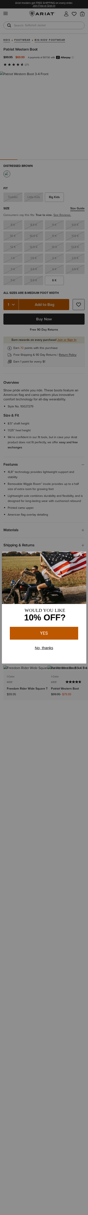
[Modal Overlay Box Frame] (44, 607)
